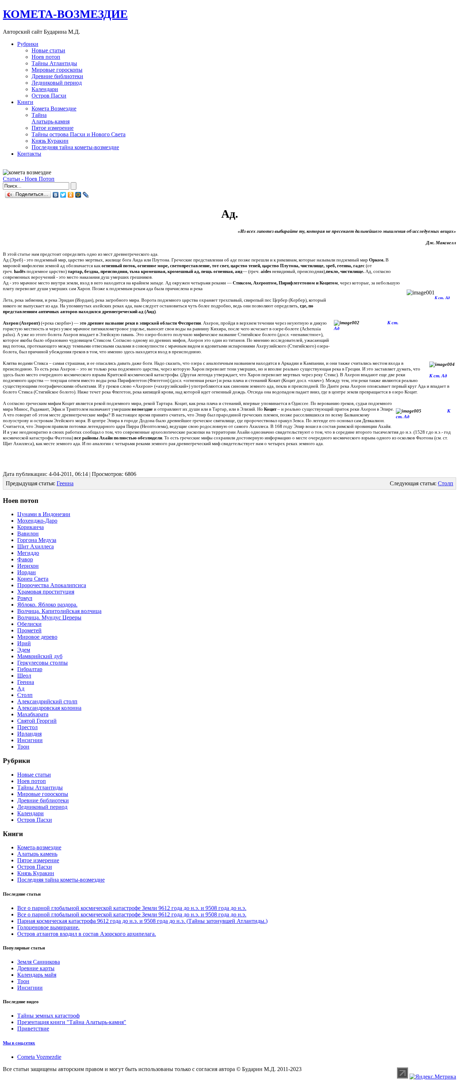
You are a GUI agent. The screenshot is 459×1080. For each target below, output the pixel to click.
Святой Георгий (37, 721)
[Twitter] (63, 194)
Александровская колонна (49, 708)
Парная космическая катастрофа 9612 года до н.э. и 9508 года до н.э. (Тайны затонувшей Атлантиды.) (142, 921)
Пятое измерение (53, 128)
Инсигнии (30, 740)
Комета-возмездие (39, 847)
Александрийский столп (47, 701)
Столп (445, 483)
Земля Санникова (38, 962)
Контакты (29, 154)
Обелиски (29, 624)
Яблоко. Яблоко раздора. (47, 605)
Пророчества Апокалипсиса (51, 585)
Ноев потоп (46, 57)
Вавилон (28, 533)
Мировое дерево (37, 637)
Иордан (26, 572)
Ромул (24, 598)
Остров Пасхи (49, 96)
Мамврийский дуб (39, 656)
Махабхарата (32, 714)
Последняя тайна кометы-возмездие (75, 147)
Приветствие (33, 1028)
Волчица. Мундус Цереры (49, 617)
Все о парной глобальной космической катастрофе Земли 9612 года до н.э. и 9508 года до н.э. (131, 908)
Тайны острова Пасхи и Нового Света (79, 134)
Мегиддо (28, 553)
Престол (27, 727)
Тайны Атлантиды (54, 63)
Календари (45, 89)
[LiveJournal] (86, 194)
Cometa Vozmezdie (39, 1057)
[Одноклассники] (71, 194)
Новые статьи (48, 50)
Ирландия (29, 734)
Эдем (23, 650)
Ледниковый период (57, 83)
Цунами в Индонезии (43, 514)
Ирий (24, 643)
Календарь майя (36, 975)
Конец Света (32, 579)
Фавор (25, 559)
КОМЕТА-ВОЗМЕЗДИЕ (65, 14)
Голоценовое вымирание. (48, 927)
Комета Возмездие (54, 108)
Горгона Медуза (36, 540)
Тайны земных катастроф (48, 1016)
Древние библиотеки (57, 76)
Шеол (24, 676)
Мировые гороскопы (57, 70)
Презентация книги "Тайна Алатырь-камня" (71, 1022)
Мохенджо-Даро (37, 521)
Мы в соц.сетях (19, 1043)
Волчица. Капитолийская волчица (59, 611)
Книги (25, 102)
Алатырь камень (37, 854)
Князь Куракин (50, 141)
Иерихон (28, 566)
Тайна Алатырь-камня (51, 118)
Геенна (65, 483)
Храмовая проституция (45, 592)
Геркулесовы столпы (42, 663)
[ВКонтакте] (56, 194)
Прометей (29, 630)
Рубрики (27, 44)
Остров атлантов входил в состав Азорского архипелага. (86, 934)
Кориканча (30, 527)
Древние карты (36, 968)
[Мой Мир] (78, 194)
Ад (20, 688)
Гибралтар (29, 669)
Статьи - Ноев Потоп (29, 179)
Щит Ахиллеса (35, 546)
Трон (23, 747)
